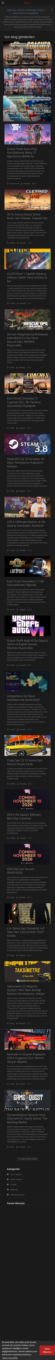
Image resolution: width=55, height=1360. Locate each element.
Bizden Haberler (16, 1179)
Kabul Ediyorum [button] (47, 1350)
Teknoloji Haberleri (17, 1195)
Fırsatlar (13, 1184)
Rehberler (14, 1189)
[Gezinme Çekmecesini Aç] (2, 3)
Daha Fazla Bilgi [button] (10, 1358)
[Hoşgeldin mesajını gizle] (52, 9)
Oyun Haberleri (16, 1174)
